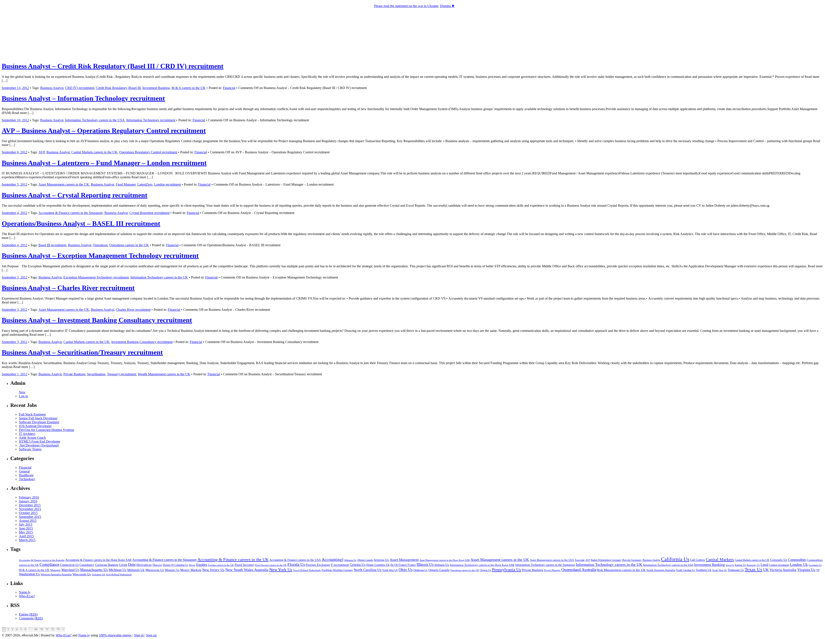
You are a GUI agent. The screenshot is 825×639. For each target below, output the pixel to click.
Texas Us (753, 569)
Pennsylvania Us (506, 569)
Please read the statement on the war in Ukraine (406, 6)
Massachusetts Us (94, 570)
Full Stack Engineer (32, 414)
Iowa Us (730, 565)
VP (818, 570)
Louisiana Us (815, 565)
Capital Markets (720, 559)
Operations (100, 245)
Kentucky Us (753, 565)
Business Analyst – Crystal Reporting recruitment (74, 195)
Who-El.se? (27, 596)
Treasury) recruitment (121, 374)
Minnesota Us (154, 570)
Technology (27, 479)
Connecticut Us (69, 565)
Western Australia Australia (56, 574)
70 (41, 629)
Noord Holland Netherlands (307, 570)
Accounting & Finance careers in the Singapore (70, 213)
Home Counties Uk (378, 565)
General (24, 471)
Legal (764, 565)
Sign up (151, 635)
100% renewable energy (115, 635)
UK (766, 570)
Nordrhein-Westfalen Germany (337, 570)
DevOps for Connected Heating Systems (46, 430)
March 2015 (27, 540)
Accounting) (332, 559)
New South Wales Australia (246, 570)
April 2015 (26, 536)
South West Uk (719, 570)
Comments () (31, 618)
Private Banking (74, 374)
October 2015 (28, 513)
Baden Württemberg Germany (606, 560)
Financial (229, 88)
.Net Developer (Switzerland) (39, 445)
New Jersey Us (213, 570)
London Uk (799, 564)
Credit (123, 565)
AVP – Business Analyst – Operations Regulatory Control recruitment (104, 130)
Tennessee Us (736, 570)
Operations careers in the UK (129, 245)
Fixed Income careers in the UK (271, 565)
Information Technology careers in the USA (95, 120)
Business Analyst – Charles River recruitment (68, 288)
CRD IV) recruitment (79, 88)
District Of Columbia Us (175, 565)
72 (52, 629)
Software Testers (30, 449)
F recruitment (340, 565)
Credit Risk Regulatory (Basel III (118, 88)
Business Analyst (51, 88)
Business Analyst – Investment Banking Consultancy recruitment (97, 320)
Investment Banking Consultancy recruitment (142, 342)
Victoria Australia (783, 570)
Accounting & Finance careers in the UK (233, 559)
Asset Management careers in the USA (552, 560)
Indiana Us (441, 565)
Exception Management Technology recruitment (96, 277)
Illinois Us (425, 564)
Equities (201, 565)
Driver (192, 565)
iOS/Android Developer (35, 426)
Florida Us (296, 564)
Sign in (139, 635)
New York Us (280, 569)
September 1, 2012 (14, 374)
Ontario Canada (438, 570)
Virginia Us (806, 570)
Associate (580, 560)
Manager (55, 570)
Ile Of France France (403, 565)
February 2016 (29, 497)
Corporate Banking (106, 565)
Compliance (49, 564)
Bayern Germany (632, 560)
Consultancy (86, 565)
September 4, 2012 (14, 213)
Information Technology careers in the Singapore (545, 565)
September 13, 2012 (15, 88)
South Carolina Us (685, 570)
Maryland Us (70, 570)
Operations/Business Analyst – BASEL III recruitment (81, 223)
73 (58, 629)
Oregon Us (485, 570)
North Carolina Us (367, 570)
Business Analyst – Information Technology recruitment (83, 98)
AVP (41, 152)
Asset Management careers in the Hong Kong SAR (445, 560)
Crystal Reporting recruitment (149, 213)
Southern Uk (703, 570)
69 (36, 629)
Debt (132, 564)
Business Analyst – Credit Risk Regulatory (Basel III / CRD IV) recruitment (112, 66)
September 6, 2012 (14, 152)
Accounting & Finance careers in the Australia (41, 560)
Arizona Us (381, 560)
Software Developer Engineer (39, 422)
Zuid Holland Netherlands (119, 574)
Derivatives (144, 565)
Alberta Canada (365, 560)
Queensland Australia (578, 569)
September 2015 (30, 517)
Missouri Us (172, 570)
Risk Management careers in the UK (621, 570)
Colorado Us (778, 560)
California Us (675, 559)
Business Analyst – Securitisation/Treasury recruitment (82, 352)
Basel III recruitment (52, 245)
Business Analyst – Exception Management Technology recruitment (100, 255)
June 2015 (26, 528)
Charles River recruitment (133, 309)
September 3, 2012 (14, 277)
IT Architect (27, 434)
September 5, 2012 (14, 184)
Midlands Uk (136, 570)
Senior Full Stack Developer (38, 418)
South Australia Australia (660, 570)
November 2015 (30, 509)
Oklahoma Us (420, 570)
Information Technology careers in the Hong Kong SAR (482, 565)
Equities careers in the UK (221, 565)
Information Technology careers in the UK (159, 277)
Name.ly (25, 592)
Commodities (797, 560)
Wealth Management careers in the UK (164, 374)
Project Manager (552, 570)
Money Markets (190, 570)
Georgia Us (357, 565)
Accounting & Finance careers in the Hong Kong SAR (98, 560)
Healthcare (26, 475)
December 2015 (30, 505)
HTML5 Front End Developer (39, 441)
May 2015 (26, 532)
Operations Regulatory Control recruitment (148, 152)
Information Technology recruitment (150, 120)
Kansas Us (740, 565)
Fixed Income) (244, 565)
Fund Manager (126, 184)
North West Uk (390, 570)
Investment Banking (156, 88)
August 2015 (28, 520)
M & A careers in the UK (188, 88)
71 (47, 629)
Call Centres (697, 560)
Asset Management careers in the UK (63, 184)
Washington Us (29, 574)
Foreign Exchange (318, 565)
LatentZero (144, 184)
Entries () (28, 614)
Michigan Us (117, 570)
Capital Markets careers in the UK (94, 152)
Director (157, 565)
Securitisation (96, 374)
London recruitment (167, 184)
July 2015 (25, 524)
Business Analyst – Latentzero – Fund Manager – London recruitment (104, 163)
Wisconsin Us (82, 574)
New (22, 392)
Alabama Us (350, 560)
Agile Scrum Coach (32, 437)
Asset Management (404, 560)
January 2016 (28, 501)
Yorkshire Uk (98, 574)
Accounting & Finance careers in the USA (295, 560)
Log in (23, 396)
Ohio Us (405, 569)
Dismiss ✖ (447, 6)
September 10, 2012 (15, 120)
